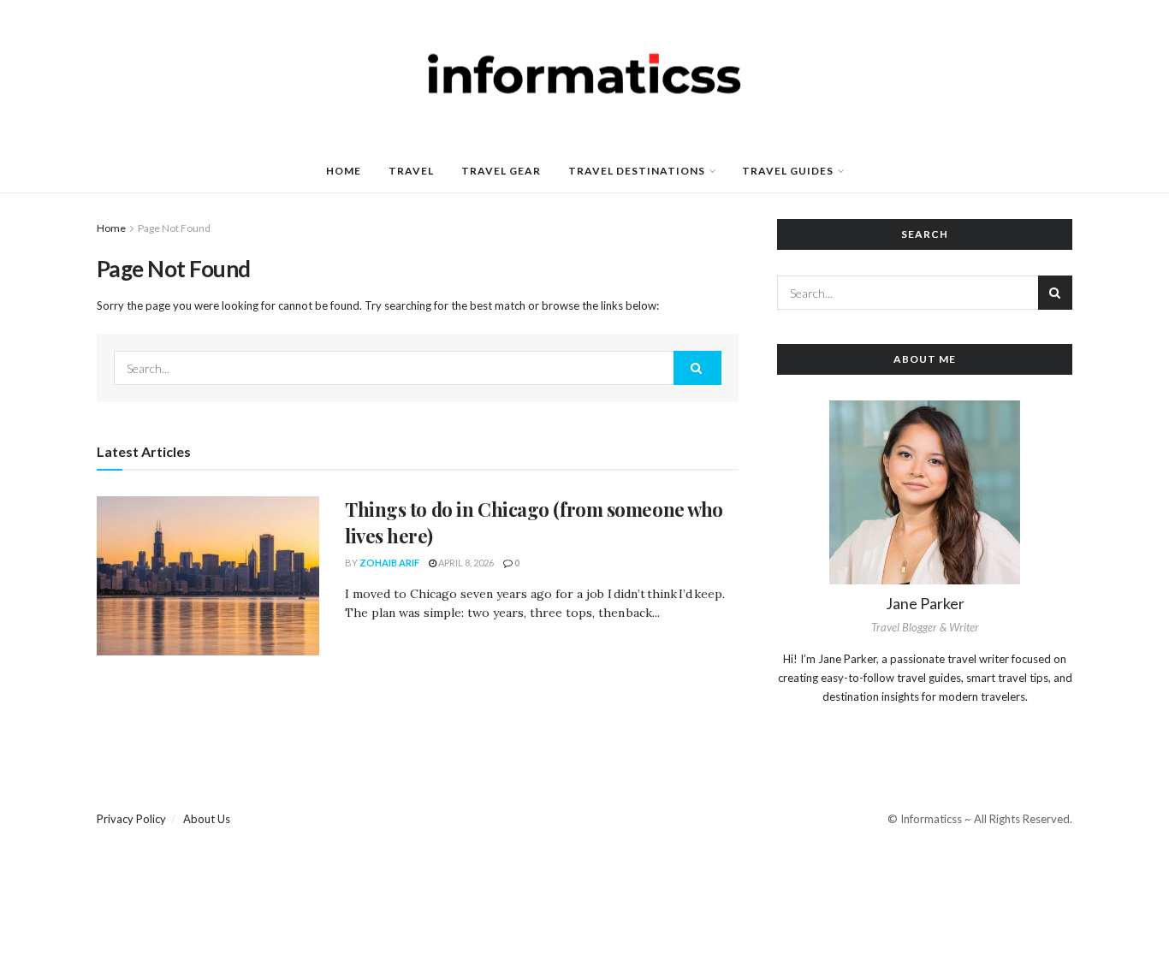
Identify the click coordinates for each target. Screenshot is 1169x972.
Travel (411, 170)
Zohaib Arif (389, 562)
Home (343, 170)
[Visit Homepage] (584, 75)
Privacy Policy (131, 819)
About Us (206, 819)
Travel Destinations (636, 170)
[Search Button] (697, 368)
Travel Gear (501, 170)
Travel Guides (788, 170)
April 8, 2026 (465, 562)
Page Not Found (174, 228)
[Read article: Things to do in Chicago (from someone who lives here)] (208, 575)
